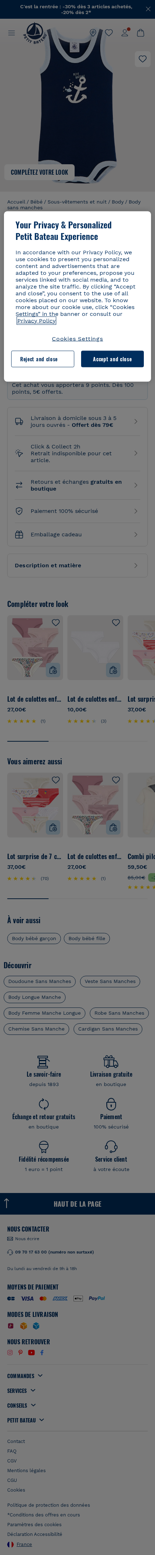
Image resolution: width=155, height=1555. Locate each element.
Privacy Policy (36, 320)
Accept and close (112, 358)
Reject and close (39, 358)
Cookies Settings (77, 338)
